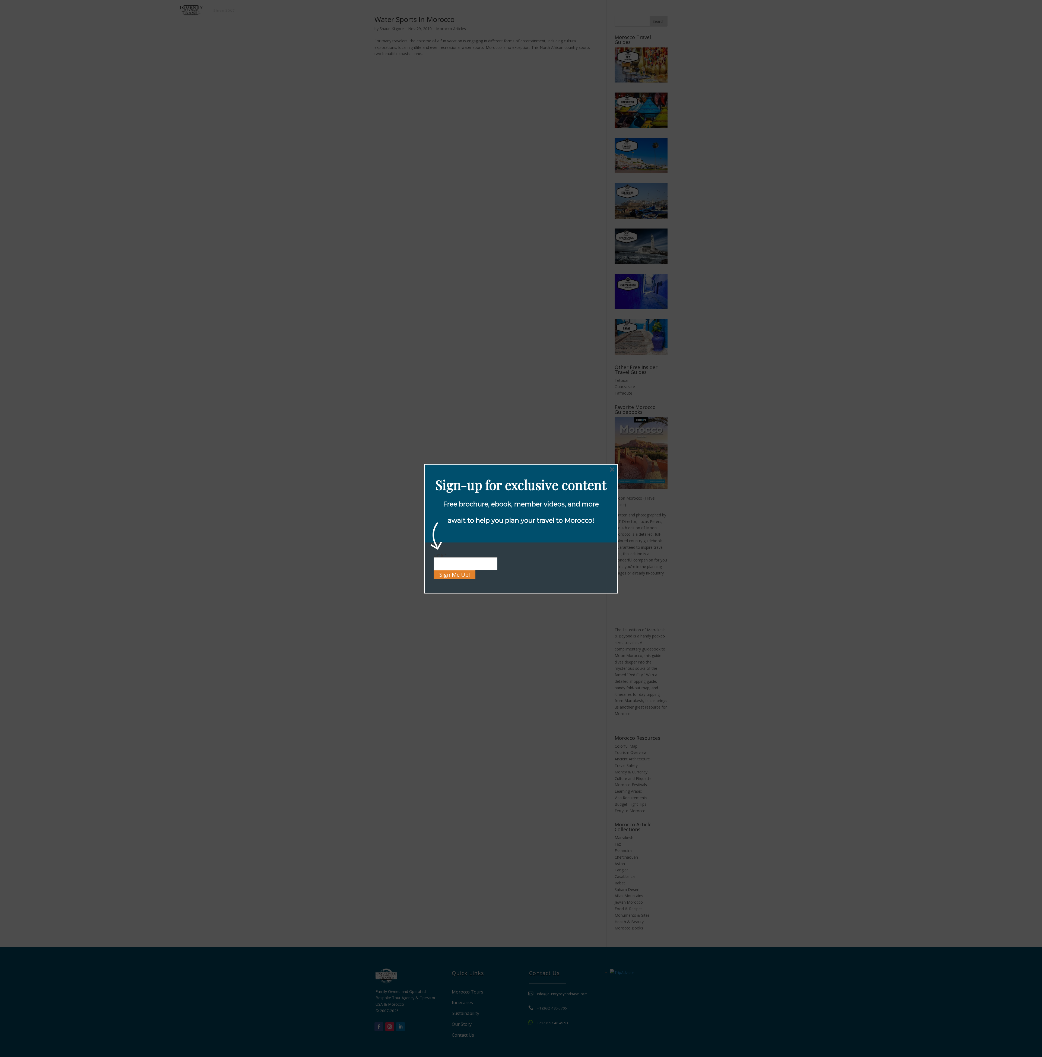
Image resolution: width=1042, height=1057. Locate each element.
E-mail (440, 555)
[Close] (612, 469)
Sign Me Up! (454, 574)
